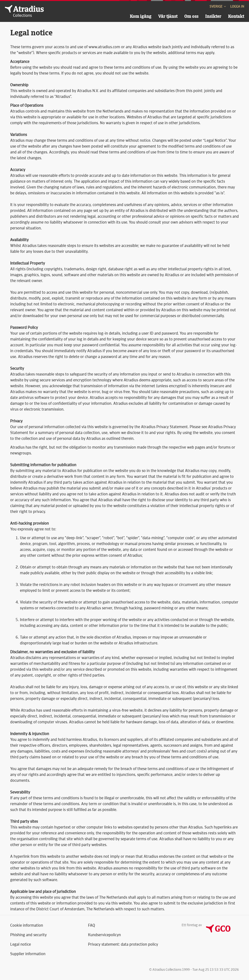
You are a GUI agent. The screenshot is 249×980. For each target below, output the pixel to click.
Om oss (191, 16)
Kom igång (140, 16)
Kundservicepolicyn (104, 934)
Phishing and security (28, 934)
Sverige (216, 6)
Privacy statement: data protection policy (123, 944)
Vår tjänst (168, 16)
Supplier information (27, 953)
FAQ (91, 925)
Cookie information (26, 925)
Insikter (213, 16)
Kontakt (236, 16)
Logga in (237, 6)
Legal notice (20, 944)
